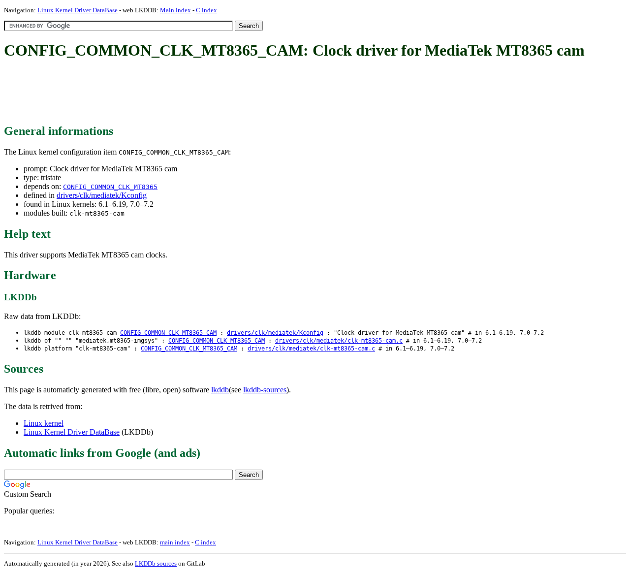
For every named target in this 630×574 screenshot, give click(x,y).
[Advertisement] (183, 92)
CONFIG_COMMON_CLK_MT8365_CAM (168, 332)
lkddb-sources (264, 389)
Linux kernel (43, 423)
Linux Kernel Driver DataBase (77, 10)
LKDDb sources (156, 563)
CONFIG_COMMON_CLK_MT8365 (110, 187)
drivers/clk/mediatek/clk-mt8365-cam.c (339, 340)
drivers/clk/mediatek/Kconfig (102, 195)
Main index (175, 10)
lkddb (220, 389)
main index (175, 542)
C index (206, 10)
